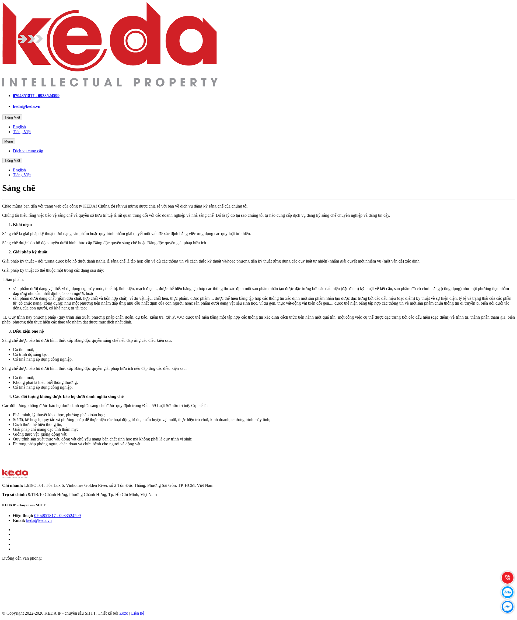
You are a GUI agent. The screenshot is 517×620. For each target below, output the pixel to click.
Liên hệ (137, 613)
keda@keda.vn (26, 106)
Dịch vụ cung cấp (28, 151)
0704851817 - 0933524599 (36, 95)
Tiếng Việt (12, 117)
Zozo (123, 613)
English (19, 127)
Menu (8, 141)
